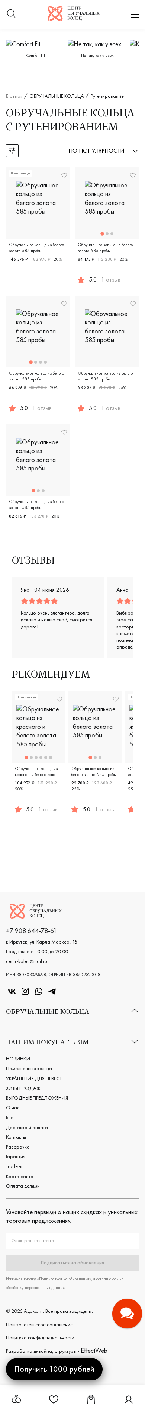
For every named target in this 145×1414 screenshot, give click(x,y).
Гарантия (15, 1156)
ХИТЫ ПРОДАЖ (23, 1088)
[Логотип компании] (73, 18)
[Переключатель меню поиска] (11, 14)
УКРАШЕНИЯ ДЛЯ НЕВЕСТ (34, 1078)
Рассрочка (18, 1146)
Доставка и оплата (27, 1127)
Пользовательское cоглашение (39, 1324)
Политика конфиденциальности (40, 1337)
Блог (10, 1117)
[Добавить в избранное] (64, 175)
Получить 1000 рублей (54, 1369)
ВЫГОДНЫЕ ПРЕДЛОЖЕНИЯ (37, 1097)
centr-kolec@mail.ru (26, 961)
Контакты (16, 1137)
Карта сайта (19, 1176)
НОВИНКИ (18, 1058)
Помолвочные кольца (29, 1068)
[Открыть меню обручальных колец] (16, 1399)
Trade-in (15, 1166)
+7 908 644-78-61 (31, 930)
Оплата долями (23, 1186)
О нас (13, 1107)
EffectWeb (94, 1350)
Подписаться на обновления (72, 1262)
